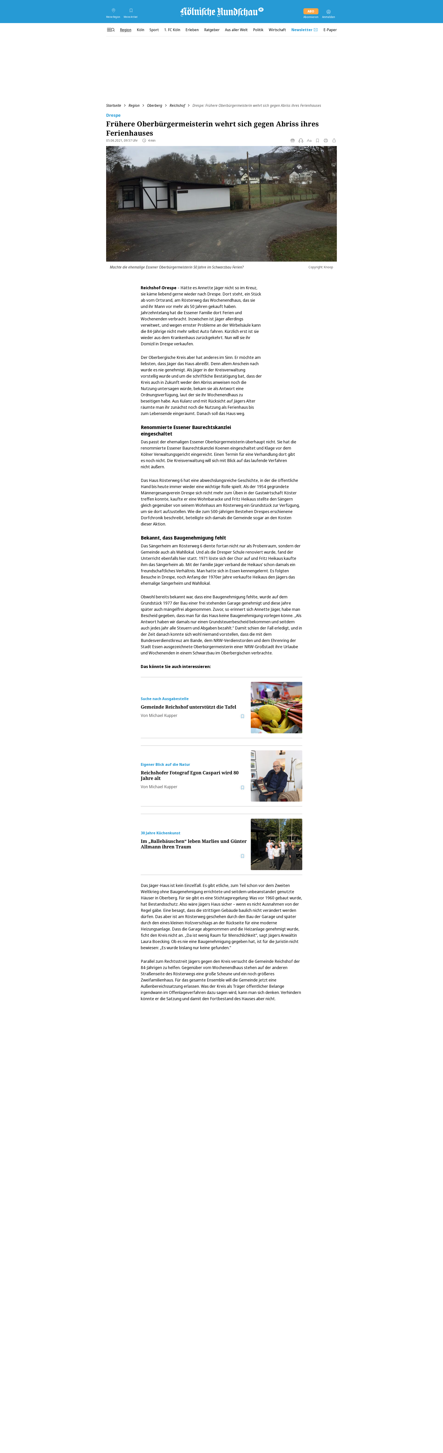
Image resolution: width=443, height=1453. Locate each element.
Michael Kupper (163, 715)
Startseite (113, 105)
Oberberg (154, 105)
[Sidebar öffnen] (110, 29)
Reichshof (177, 105)
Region (134, 105)
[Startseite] (221, 12)
